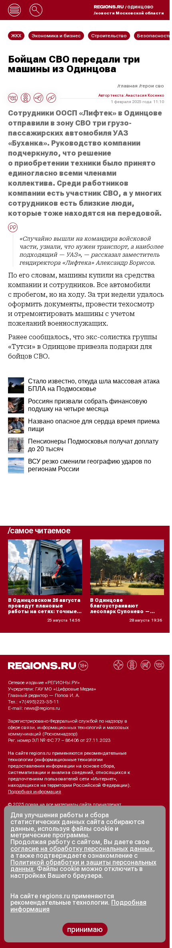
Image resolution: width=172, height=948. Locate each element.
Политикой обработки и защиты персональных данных (83, 866)
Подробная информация (34, 791)
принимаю (85, 929)
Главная (128, 86)
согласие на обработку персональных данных (81, 849)
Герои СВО (152, 86)
